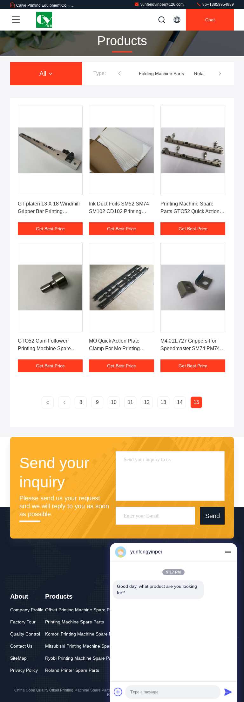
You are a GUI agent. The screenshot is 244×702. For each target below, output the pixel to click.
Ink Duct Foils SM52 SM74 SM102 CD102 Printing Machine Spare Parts (119, 211)
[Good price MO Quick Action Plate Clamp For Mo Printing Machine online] (121, 287)
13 (163, 402)
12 (147, 402)
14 (180, 402)
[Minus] (228, 552)
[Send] (228, 692)
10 (114, 402)
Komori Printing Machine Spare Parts (82, 633)
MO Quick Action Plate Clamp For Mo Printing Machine (114, 348)
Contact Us (21, 646)
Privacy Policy (24, 670)
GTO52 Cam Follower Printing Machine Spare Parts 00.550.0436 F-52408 (48, 348)
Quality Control (25, 633)
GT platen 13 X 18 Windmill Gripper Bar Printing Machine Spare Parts (49, 211)
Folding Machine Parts (161, 73)
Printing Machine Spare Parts (74, 621)
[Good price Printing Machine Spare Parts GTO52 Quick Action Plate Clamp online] (193, 150)
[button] (119, 73)
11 (130, 402)
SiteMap (18, 658)
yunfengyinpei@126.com (162, 4)
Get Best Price (50, 228)
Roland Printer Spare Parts (72, 670)
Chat (210, 19)
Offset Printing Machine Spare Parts (81, 609)
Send (212, 515)
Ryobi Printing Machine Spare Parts (81, 658)
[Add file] (118, 692)
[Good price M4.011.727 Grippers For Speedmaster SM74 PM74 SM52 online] (193, 287)
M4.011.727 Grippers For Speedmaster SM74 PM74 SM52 (190, 348)
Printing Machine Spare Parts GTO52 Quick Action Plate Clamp (190, 211)
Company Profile (27, 609)
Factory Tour (23, 621)
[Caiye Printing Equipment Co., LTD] (44, 20)
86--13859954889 (217, 4)
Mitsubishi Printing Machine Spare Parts (85, 646)
